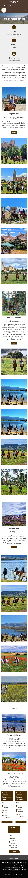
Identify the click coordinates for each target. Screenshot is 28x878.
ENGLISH (14, 2)
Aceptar (21, 874)
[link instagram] (6, 5)
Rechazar (14, 874)
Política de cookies (14, 871)
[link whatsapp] (10, 5)
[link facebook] (4, 5)
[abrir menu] (25, 10)
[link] (3, 10)
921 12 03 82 (16, 1)
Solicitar (7, 822)
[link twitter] (8, 5)
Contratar (14, 132)
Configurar (7, 874)
